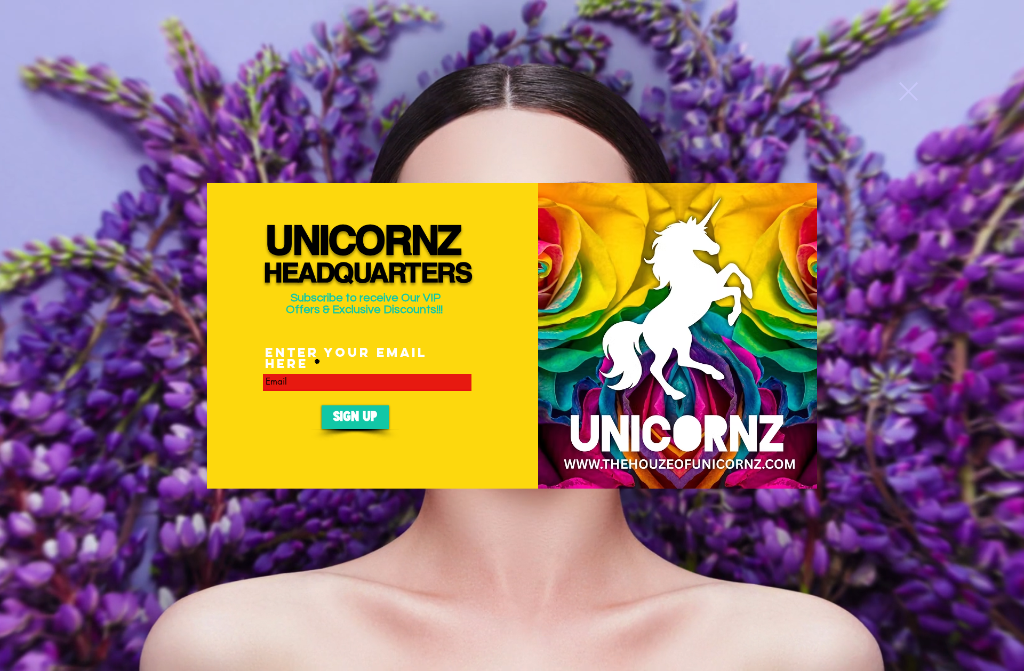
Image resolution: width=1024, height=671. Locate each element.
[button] (908, 91)
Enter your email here (346, 358)
